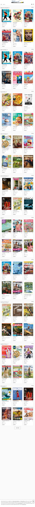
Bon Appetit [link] (26, 106)
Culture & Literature (5, 260)
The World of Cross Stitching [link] (6, 252)
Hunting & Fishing (4, 302)
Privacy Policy (23, 501)
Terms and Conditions (16, 501)
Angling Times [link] (15, 336)
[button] (10, 22)
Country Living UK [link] (16, 168)
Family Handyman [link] (26, 168)
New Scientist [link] (15, 22)
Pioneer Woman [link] (26, 378)
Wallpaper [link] (25, 210)
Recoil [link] (3, 336)
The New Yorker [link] (4, 22)
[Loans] (32, 4)
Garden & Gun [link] (15, 210)
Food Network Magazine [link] (5, 148)
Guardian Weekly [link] (26, 22)
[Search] (1, 4)
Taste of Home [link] (15, 126)
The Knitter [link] (25, 252)
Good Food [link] (14, 106)
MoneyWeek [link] (26, 84)
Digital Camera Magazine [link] (16, 420)
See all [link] (33, 7)
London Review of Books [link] (27, 294)
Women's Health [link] (4, 378)
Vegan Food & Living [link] (27, 126)
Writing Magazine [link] (15, 252)
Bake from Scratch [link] (4, 126)
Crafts (2, 218)
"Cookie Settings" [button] (20, 503)
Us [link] (13, 42)
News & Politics (4, 49)
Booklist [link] (3, 294)
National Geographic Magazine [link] (28, 42)
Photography (3, 386)
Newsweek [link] (3, 84)
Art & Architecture (4, 176)
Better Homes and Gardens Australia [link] (28, 148)
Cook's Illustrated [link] (4, 106)
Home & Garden (4, 134)
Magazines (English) (5, 7)
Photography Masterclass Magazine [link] (6, 420)
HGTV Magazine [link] (4, 168)
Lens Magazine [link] (4, 210)
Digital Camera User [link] (27, 420)
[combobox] (15, 4)
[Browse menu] (33, 4)
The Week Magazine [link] (5, 42)
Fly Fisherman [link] (26, 336)
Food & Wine (3, 91)
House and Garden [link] (16, 148)
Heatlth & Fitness (4, 344)
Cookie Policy (24, 504)
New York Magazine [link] (16, 84)
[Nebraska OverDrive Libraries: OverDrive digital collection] (17, 1)
